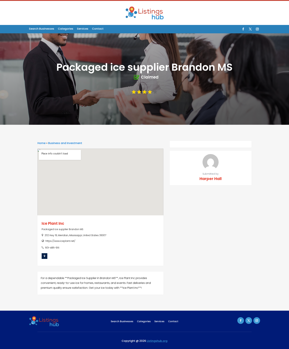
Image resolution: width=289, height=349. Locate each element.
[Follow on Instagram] (257, 29)
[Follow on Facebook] (243, 29)
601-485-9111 (52, 247)
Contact (98, 29)
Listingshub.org (157, 341)
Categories (65, 29)
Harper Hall (211, 178)
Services (82, 29)
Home (41, 143)
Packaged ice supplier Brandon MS (62, 229)
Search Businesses (41, 29)
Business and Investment (65, 143)
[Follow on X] (250, 29)
